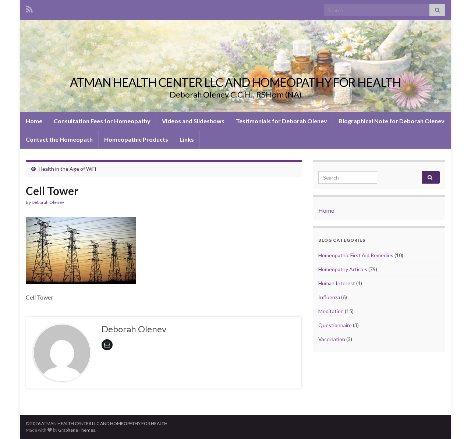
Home (34, 120)
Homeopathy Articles (342, 269)
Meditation (331, 311)
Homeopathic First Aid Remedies (355, 255)
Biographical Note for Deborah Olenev (392, 120)
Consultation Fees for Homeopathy (102, 120)
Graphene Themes (76, 430)
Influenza (329, 297)
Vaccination (331, 339)
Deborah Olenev (48, 202)
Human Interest (336, 283)
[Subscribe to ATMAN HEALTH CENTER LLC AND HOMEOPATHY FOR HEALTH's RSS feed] (29, 8)
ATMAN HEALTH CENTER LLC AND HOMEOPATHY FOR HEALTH (235, 82)
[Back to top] (454, 422)
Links (187, 139)
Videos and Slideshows (193, 120)
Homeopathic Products (136, 139)
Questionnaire (335, 325)
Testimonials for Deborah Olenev (281, 120)
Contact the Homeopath (59, 139)
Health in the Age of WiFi (67, 169)
